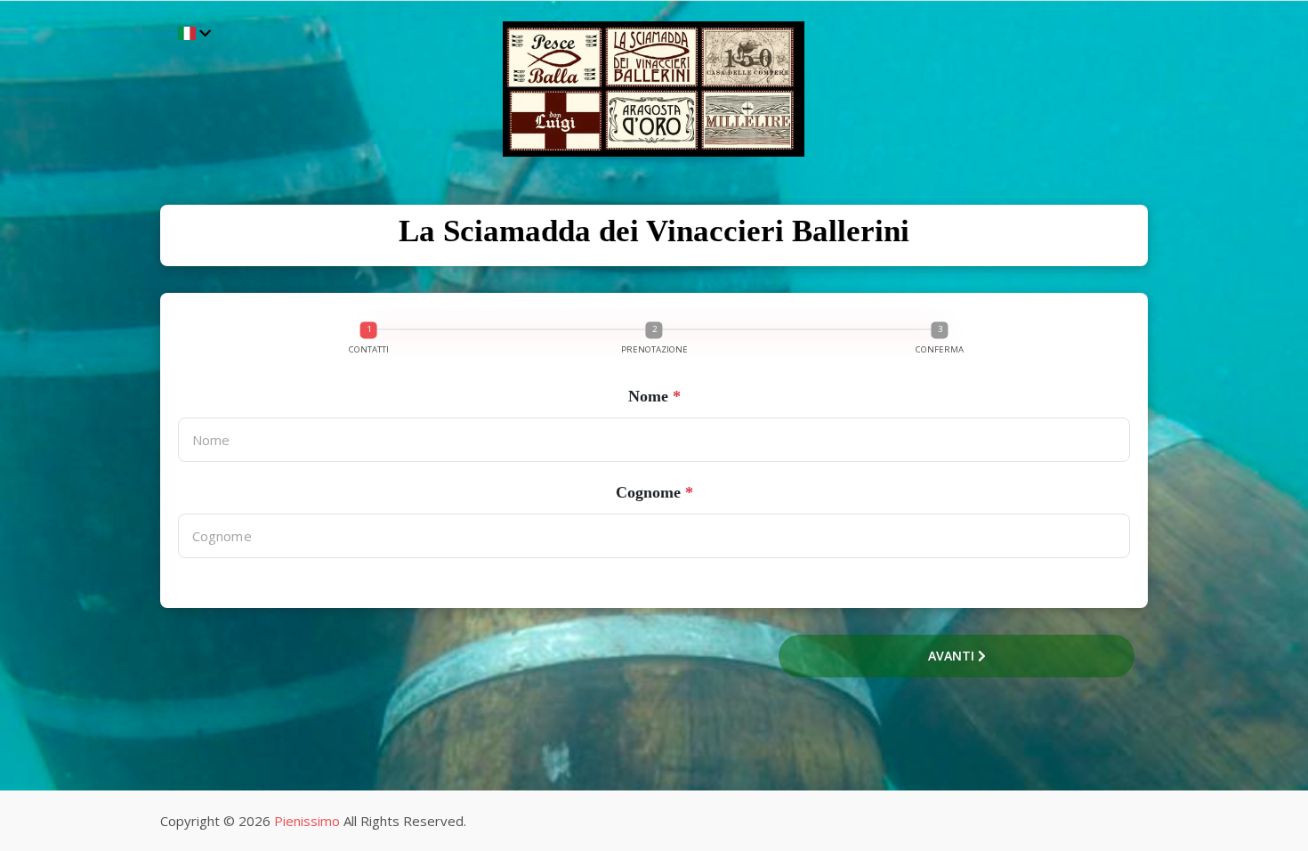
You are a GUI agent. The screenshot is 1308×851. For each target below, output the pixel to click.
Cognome (654, 492)
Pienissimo (307, 821)
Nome (654, 396)
